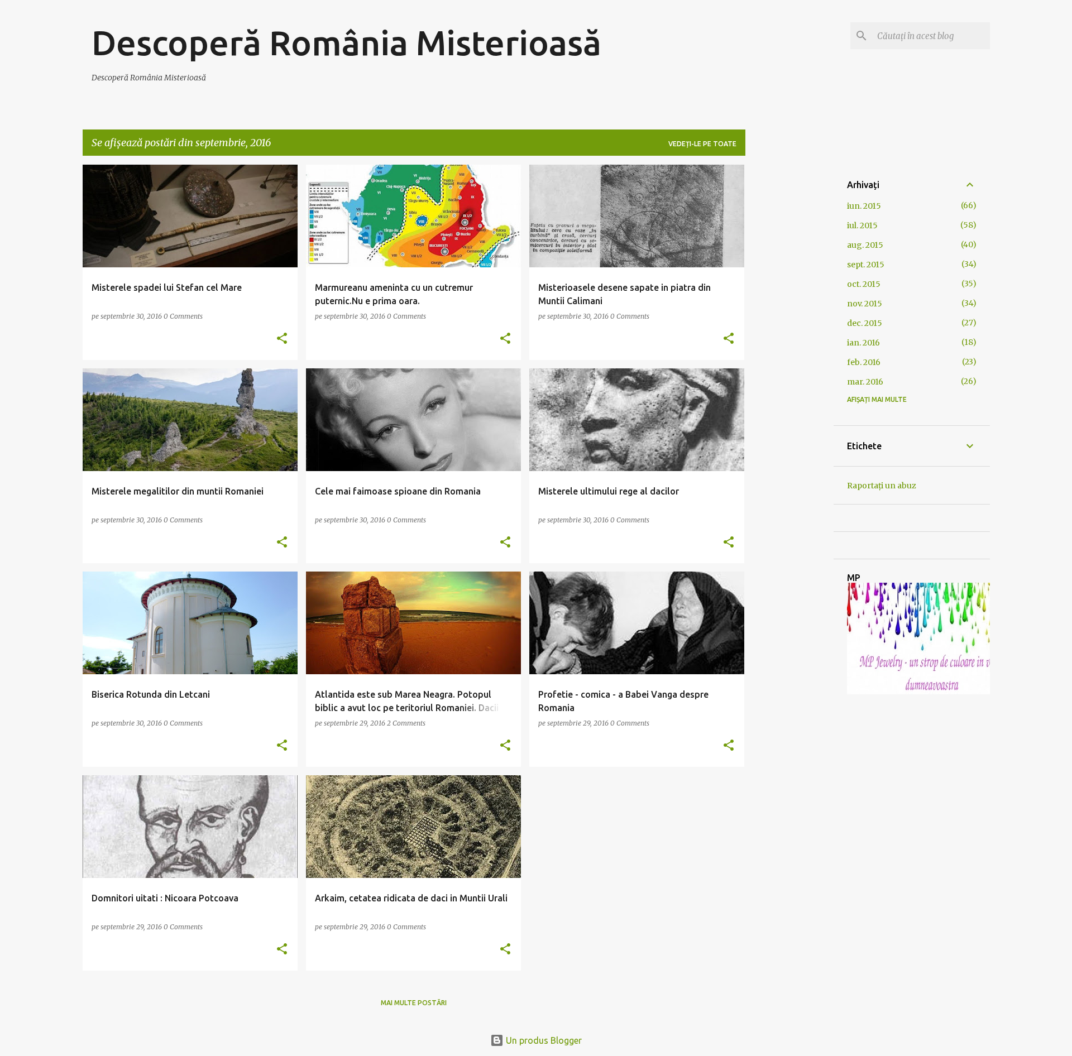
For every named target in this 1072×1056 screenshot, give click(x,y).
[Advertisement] (789, 332)
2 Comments (406, 723)
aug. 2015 (865, 245)
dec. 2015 (864, 323)
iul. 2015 (862, 225)
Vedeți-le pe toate (702, 143)
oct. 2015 (863, 284)
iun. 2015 (864, 206)
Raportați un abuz (881, 486)
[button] (282, 339)
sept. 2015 (865, 265)
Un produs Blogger (543, 1040)
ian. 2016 (863, 343)
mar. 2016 (865, 382)
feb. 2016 (863, 362)
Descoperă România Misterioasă (346, 42)
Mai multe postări (414, 1002)
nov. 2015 (864, 304)
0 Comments (183, 316)
